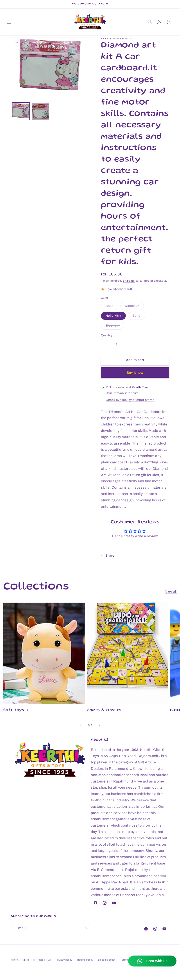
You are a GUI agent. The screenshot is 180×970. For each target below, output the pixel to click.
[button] (9, 22)
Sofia (138, 317)
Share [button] (109, 555)
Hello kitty (113, 315)
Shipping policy (107, 959)
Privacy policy (64, 959)
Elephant (115, 327)
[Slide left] (80, 725)
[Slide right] (99, 725)
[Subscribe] (85, 928)
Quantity (106, 335)
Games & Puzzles (104, 710)
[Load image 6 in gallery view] (40, 111)
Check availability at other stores (130, 400)
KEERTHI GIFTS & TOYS (36, 960)
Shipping (129, 280)
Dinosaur (134, 307)
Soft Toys (13, 710)
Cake (112, 307)
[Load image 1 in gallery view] (21, 111)
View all (171, 591)
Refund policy (85, 959)
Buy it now (135, 372)
